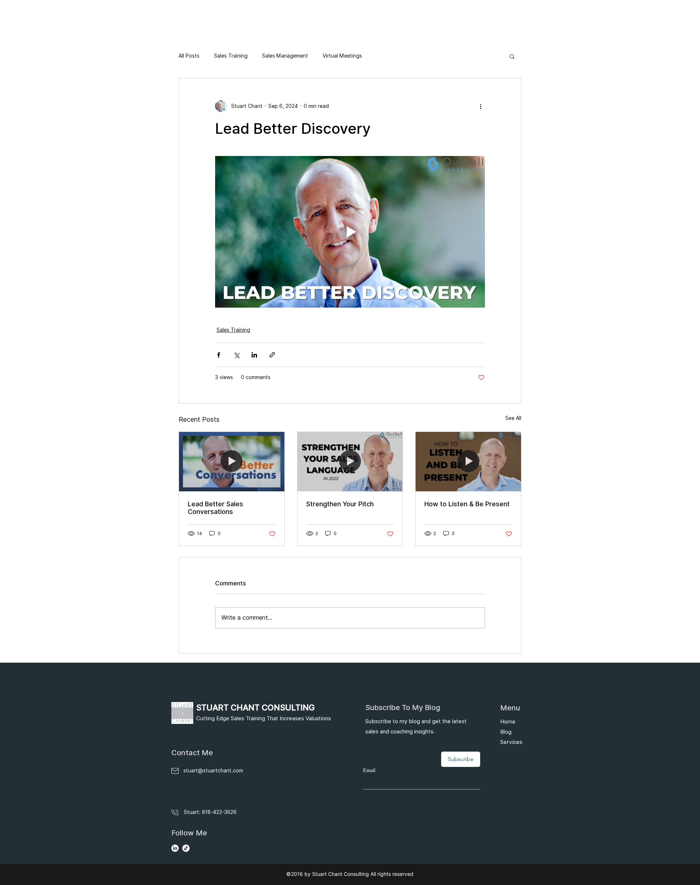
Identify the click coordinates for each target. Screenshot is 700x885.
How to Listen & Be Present (467, 504)
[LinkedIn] (175, 848)
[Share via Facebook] (218, 354)
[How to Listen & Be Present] (468, 461)
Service (510, 742)
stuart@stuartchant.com (213, 770)
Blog (506, 732)
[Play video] (350, 232)
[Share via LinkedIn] (254, 354)
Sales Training (231, 56)
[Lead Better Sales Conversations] (231, 461)
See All (513, 418)
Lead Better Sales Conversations (215, 507)
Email (369, 770)
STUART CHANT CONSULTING (255, 707)
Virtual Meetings (342, 56)
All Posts (189, 56)
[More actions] (480, 106)
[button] (512, 56)
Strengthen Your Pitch (340, 504)
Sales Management (285, 56)
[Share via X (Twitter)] (236, 354)
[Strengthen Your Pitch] (350, 461)
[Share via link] (272, 354)
